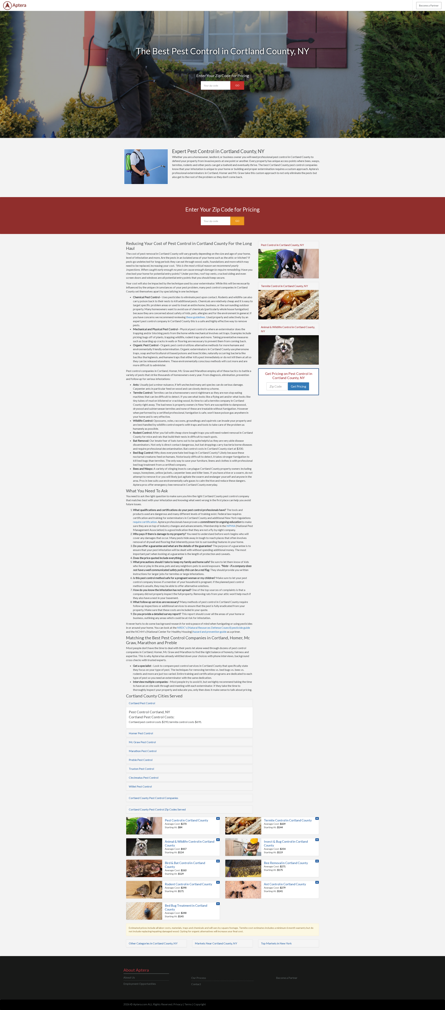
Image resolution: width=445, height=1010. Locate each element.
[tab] (189, 703)
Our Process (198, 977)
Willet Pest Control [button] (140, 786)
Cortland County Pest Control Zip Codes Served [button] (157, 809)
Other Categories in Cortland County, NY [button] (153, 943)
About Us (129, 977)
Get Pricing (298, 386)
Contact (196, 984)
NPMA (230, 525)
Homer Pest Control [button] (141, 733)
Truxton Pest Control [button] (141, 768)
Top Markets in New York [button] (276, 943)
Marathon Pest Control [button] (142, 751)
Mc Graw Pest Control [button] (142, 742)
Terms (188, 1004)
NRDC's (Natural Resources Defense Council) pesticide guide (213, 627)
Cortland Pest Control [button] (142, 703)
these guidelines (195, 317)
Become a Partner (429, 5)
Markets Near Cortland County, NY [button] (216, 943)
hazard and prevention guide (209, 631)
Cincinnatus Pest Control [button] (143, 777)
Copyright (200, 1004)
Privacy (177, 1004)
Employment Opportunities (139, 983)
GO (237, 85)
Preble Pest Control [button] (140, 759)
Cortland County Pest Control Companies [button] (153, 798)
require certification (145, 521)
